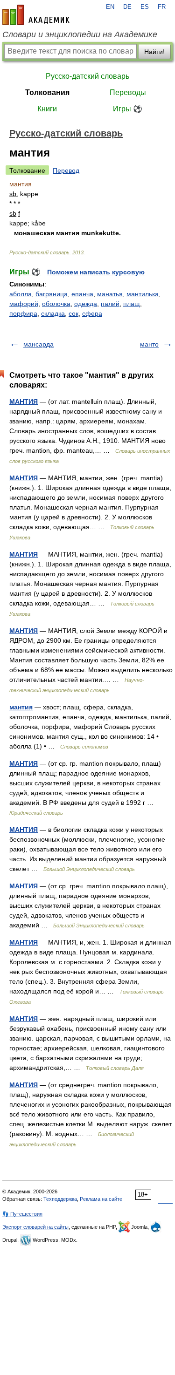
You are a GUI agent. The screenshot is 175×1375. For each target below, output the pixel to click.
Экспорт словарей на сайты (35, 1227)
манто (149, 344)
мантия (21, 707)
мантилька (142, 294)
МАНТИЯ (23, 401)
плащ (131, 303)
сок (73, 313)
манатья (110, 294)
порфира (23, 313)
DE (127, 7)
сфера (92, 313)
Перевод (66, 170)
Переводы (128, 92)
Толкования (47, 92)
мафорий (23, 303)
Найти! (154, 51)
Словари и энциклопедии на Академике (79, 34)
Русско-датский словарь (87, 76)
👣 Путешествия (22, 1214)
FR (162, 7)
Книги (47, 109)
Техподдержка (60, 1199)
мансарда (38, 344)
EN (110, 7)
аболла (20, 294)
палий (110, 303)
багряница (51, 294)
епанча (82, 294)
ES (144, 7)
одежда (85, 303)
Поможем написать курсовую (96, 272)
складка (53, 313)
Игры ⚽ (127, 109)
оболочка (56, 303)
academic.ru (36, 15)
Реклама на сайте (101, 1199)
